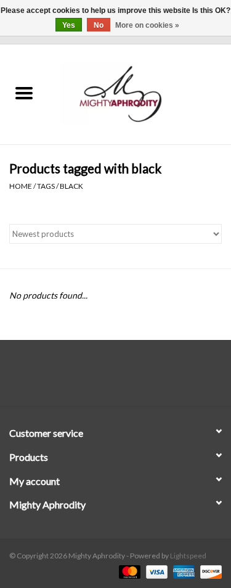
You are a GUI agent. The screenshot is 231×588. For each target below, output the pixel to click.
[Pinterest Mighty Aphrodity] (126, 377)
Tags (46, 186)
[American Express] (182, 571)
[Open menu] (24, 92)
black (71, 186)
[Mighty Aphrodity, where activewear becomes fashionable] (140, 93)
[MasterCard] (128, 571)
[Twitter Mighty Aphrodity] (105, 377)
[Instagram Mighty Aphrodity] (148, 377)
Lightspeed (188, 555)
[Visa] (155, 571)
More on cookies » (147, 25)
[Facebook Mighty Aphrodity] (83, 377)
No (98, 25)
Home (20, 186)
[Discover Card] (209, 571)
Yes (68, 25)
